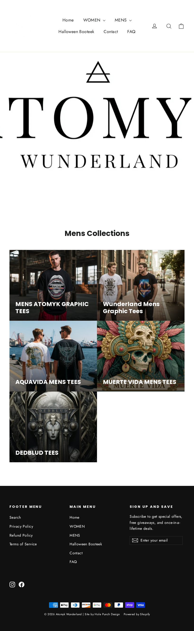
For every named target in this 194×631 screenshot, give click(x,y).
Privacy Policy (21, 526)
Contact (111, 32)
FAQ (131, 32)
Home (68, 20)
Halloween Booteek (76, 32)
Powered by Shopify (137, 614)
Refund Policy (21, 535)
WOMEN (92, 20)
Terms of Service (23, 544)
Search (15, 517)
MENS (121, 20)
